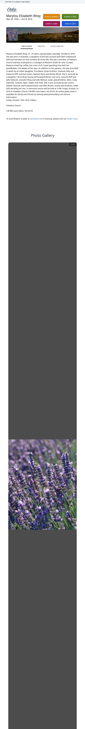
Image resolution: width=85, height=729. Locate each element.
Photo (41, 46)
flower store (72, 118)
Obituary (26, 46)
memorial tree (36, 118)
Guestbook (57, 46)
